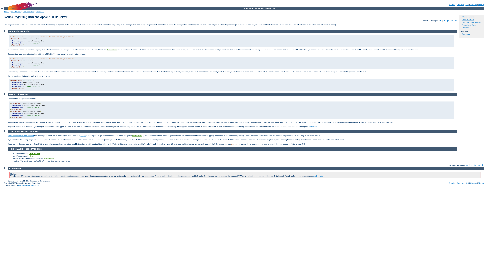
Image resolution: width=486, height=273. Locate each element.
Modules (452, 5)
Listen (32, 156)
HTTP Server (16, 12)
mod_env (234, 144)
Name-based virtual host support (21, 136)
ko (452, 21)
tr (456, 21)
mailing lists (318, 176)
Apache (6, 12)
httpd (83, 136)
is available (313, 127)
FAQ (467, 5)
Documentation (28, 12)
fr (444, 21)
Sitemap (481, 5)
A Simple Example (468, 17)
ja (448, 21)
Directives (460, 5)
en (440, 21)
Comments (466, 34)
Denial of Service (468, 20)
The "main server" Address (471, 22)
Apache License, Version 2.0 (28, 185)
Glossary (473, 5)
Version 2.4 (40, 12)
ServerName (112, 50)
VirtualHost (34, 154)
